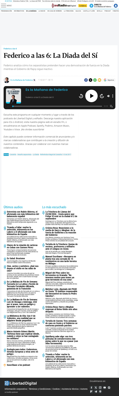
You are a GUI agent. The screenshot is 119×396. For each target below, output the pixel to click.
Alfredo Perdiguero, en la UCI (85, 1)
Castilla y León (89, 11)
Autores (84, 389)
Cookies (56, 389)
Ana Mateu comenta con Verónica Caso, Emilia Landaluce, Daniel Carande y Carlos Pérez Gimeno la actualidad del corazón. (61, 312)
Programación (6, 11)
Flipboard (91, 391)
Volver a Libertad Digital (68, 6)
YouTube (104, 387)
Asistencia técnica (70, 389)
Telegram (96, 391)
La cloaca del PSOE (35, 1)
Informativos (19, 11)
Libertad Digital (47, 383)
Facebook (91, 387)
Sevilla (99, 11)
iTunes (100, 391)
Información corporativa (16, 389)
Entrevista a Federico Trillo (20, 1)
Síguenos (110, 80)
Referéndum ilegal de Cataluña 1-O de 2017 (55, 154)
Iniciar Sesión (116, 6)
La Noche (41, 11)
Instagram (100, 387)
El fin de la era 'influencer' (68, 1)
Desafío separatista (24, 154)
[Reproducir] (91, 96)
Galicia (78, 11)
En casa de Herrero (54, 11)
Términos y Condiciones (40, 389)
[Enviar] (95, 80)
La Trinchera (69, 11)
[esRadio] (59, 5)
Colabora (82, 6)
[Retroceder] (81, 95)
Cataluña (13, 154)
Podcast (107, 11)
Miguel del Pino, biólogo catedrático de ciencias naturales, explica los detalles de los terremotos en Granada (61, 279)
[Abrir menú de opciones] (112, 95)
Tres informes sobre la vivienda (51, 1)
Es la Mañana (31, 11)
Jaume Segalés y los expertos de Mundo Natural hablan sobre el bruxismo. (21, 260)
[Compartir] (86, 80)
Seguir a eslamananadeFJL (34, 80)
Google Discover (109, 387)
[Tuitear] (90, 80)
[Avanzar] (102, 95)
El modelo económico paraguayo (104, 1)
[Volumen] (108, 96)
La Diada (36, 154)
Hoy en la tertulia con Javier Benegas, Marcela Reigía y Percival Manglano (61, 248)
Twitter (96, 387)
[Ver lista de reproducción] (111, 106)
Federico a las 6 (10, 49)
